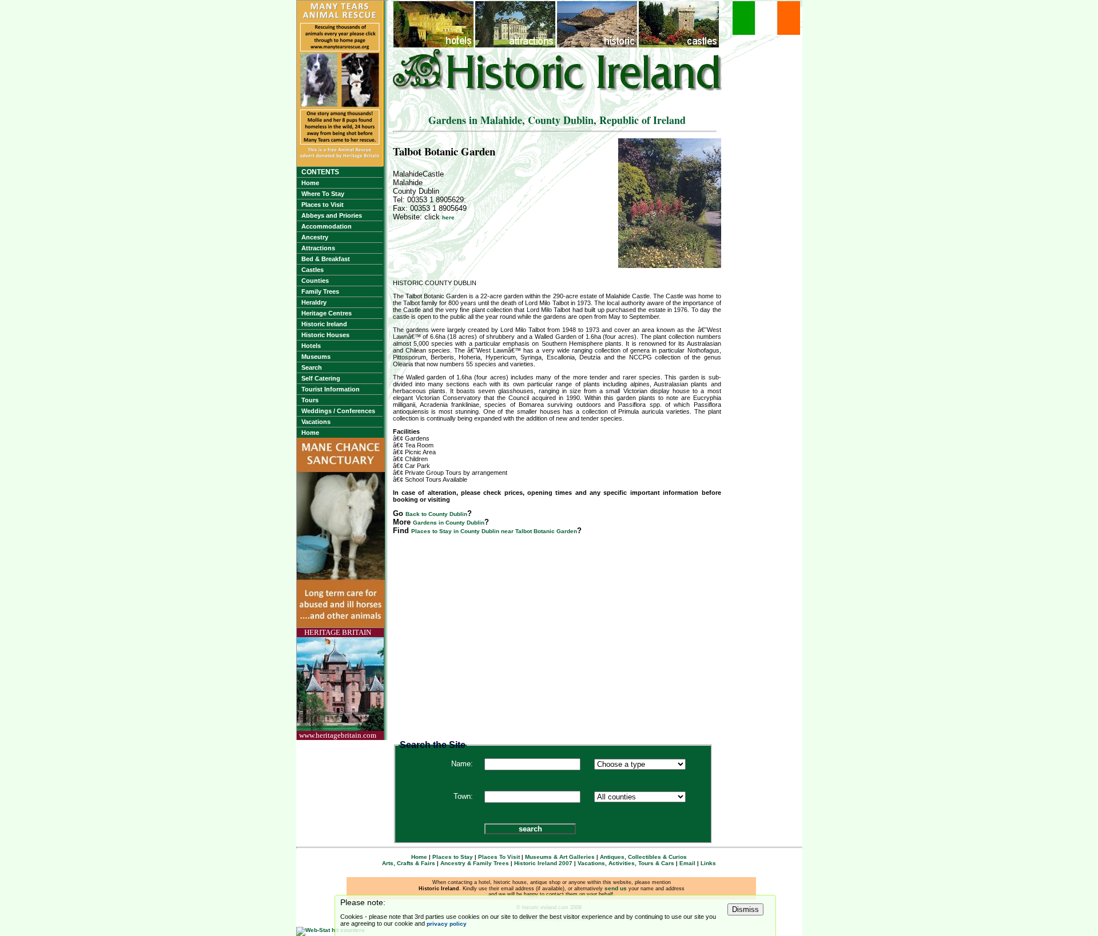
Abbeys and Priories (331, 215)
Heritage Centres (326, 313)
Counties (315, 280)
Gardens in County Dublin (448, 522)
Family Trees (320, 291)
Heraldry (314, 302)
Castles (312, 269)
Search (311, 367)
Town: (463, 796)
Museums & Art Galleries (560, 857)
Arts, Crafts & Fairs (408, 863)
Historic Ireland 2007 (543, 863)
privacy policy (447, 924)
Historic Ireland (324, 324)
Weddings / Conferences (338, 410)
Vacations (316, 421)
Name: (462, 763)
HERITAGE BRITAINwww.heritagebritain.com (337, 683)
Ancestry (314, 237)
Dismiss (745, 909)
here (448, 217)
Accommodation (326, 226)
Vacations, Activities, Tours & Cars (626, 863)
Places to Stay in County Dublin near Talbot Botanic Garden (494, 531)
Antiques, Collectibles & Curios (643, 857)
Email (687, 863)
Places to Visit (322, 204)
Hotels (311, 345)
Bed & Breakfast (325, 258)
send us (615, 888)
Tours (310, 400)
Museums (316, 356)
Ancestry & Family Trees (474, 863)
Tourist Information (330, 389)
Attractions (318, 248)
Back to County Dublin (436, 514)
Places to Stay (452, 857)
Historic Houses (325, 334)
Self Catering (320, 378)
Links (708, 863)
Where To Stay (322, 193)
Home (310, 182)
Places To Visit (499, 857)
